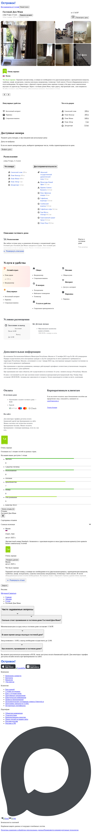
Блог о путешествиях (13, 693)
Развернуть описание (15, 251)
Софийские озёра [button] (46, 209)
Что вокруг (9, 166)
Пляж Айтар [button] (15, 182)
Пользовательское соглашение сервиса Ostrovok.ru (24, 702)
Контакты (9, 678)
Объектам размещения (14, 713)
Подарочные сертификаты (15, 706)
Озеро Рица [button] (44, 223)
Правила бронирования (14, 699)
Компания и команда (13, 676)
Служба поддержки (12, 691)
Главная (8, 597)
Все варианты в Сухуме (10, 7)
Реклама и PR (10, 723)
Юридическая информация (15, 697)
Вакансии (9, 680)
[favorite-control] (73, 17)
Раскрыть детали (12, 560)
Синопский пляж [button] (16, 172)
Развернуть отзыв (17, 580)
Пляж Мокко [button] (15, 178)
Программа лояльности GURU (17, 704)
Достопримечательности (45, 166)
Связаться (12, 593)
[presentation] (46, 522)
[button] (19, 43)
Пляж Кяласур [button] (15, 175)
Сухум (7, 601)
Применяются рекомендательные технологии (61, 830)
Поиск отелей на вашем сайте (16, 719)
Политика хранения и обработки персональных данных (22, 830)
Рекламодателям (11, 721)
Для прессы (9, 682)
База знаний (10, 689)
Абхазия (8, 599)
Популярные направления (15, 695)
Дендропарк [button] (15, 185)
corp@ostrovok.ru (53, 401)
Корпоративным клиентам (15, 717)
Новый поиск (24, 7)
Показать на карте (26, 15)
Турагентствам (11, 715)
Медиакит (5, 593)
